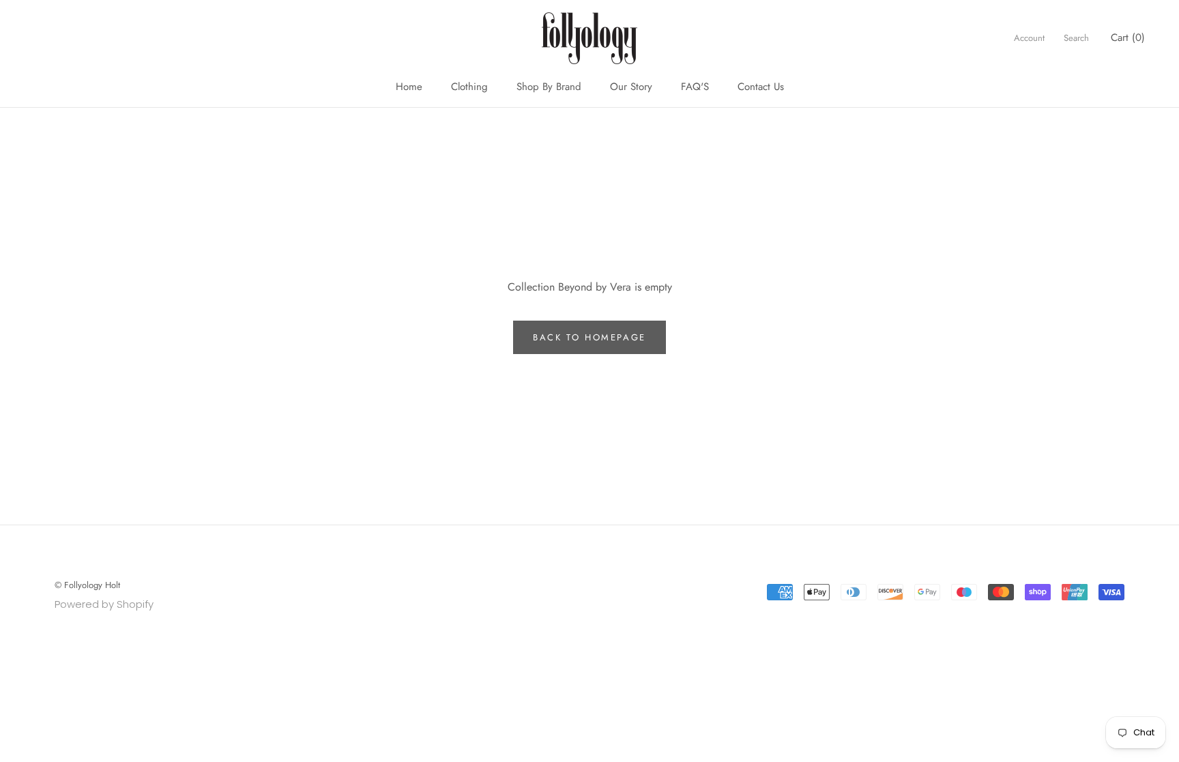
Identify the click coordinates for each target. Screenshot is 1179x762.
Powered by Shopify (104, 604)
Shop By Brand (548, 86)
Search (1076, 37)
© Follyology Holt (87, 584)
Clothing (469, 86)
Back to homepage (589, 337)
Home (409, 86)
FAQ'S (695, 86)
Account (1029, 37)
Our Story (631, 86)
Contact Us (761, 86)
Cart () (1128, 37)
